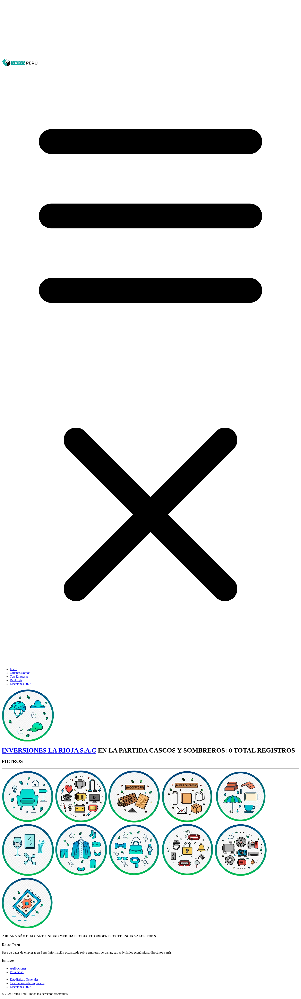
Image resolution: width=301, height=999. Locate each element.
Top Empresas (19, 676)
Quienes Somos (20, 673)
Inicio (13, 669)
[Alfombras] (28, 928)
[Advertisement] (124, 30)
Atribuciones (18, 968)
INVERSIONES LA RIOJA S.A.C (49, 750)
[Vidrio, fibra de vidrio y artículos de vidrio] (28, 875)
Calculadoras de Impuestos (27, 983)
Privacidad (17, 972)
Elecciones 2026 (20, 684)
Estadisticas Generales (24, 979)
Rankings (16, 680)
